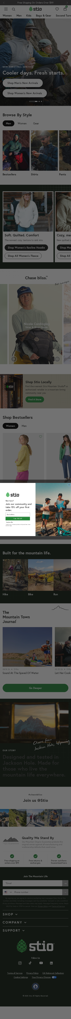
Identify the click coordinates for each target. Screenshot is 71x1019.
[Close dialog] (69, 484)
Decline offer (9, 522)
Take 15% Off (17, 518)
